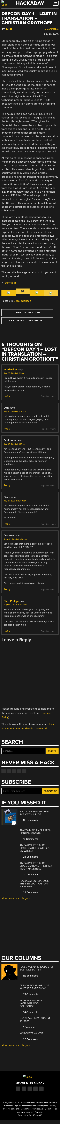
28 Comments (30, 892)
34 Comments (30, 1012)
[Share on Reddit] (15, 33)
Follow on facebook (3, 771)
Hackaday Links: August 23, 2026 (35, 1020)
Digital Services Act (34, 1109)
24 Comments (30, 856)
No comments (30, 820)
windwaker (10, 369)
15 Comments (30, 839)
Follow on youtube (14, 771)
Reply (7, 395)
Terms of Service (17, 1109)
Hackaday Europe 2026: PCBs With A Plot (34, 813)
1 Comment (29, 1027)
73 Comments (30, 994)
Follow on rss (19, 771)
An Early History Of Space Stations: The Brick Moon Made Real (36, 866)
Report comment (48, 396)
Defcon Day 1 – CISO (27, 312)
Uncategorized (22, 300)
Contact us (24, 771)
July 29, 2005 (51, 34)
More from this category (15, 898)
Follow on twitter (9, 771)
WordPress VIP (35, 1115)
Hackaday (30, 3)
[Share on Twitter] (7, 33)
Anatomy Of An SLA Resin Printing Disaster (35, 832)
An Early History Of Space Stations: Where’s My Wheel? (35, 848)
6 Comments (51, 28)
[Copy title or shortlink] (19, 34)
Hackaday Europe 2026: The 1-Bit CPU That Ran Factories (34, 883)
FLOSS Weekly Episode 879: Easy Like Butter (36, 968)
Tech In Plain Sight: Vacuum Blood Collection (32, 1003)
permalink (11, 282)
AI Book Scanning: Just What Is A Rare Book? (34, 987)
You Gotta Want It (31, 1033)
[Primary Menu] (56, 3)
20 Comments (30, 874)
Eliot (9, 29)
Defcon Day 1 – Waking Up (27, 320)
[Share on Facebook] (2, 33)
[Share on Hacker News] (11, 33)
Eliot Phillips (11, 601)
